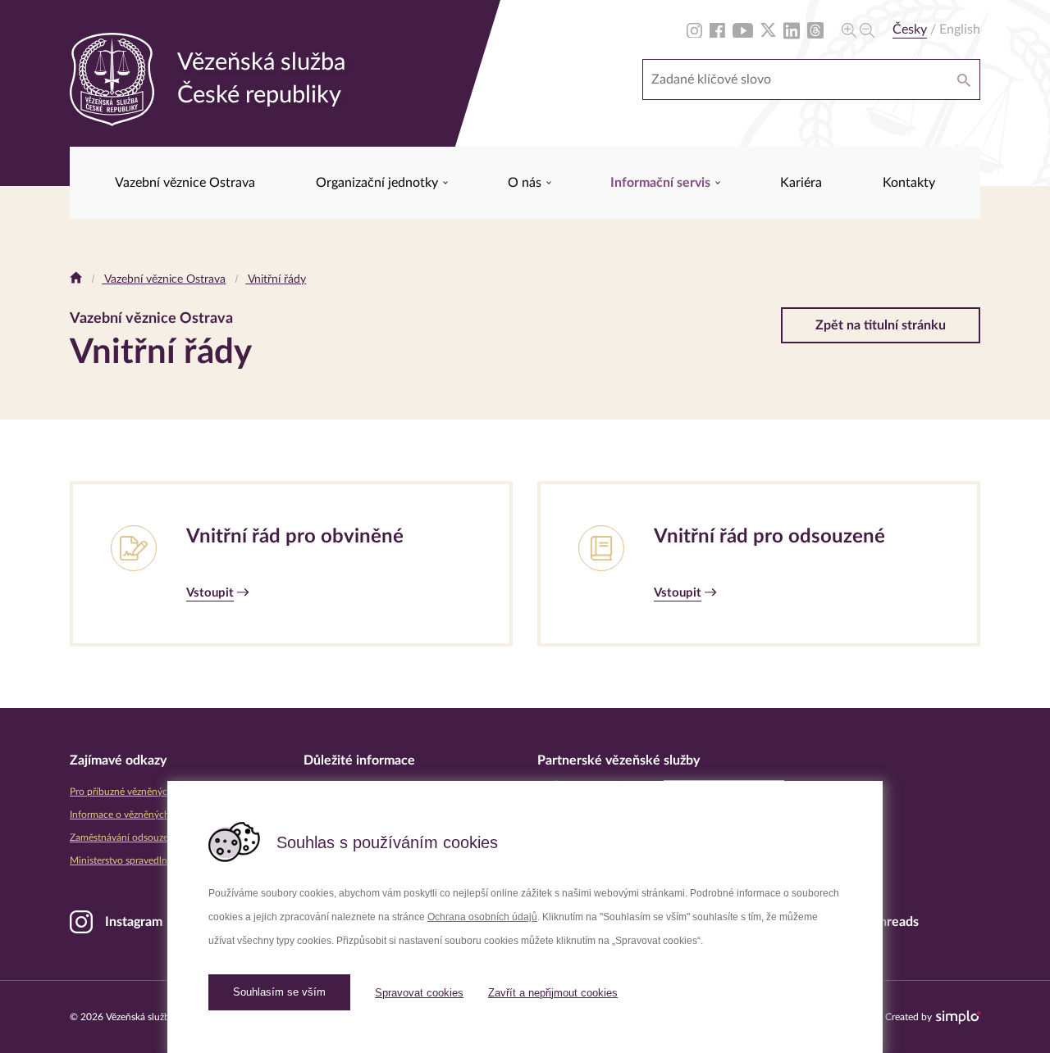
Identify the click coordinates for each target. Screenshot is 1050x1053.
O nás (526, 182)
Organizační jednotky (378, 182)
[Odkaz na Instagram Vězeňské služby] (694, 29)
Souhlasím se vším (279, 992)
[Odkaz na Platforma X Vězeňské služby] (768, 29)
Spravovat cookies (419, 993)
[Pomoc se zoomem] (858, 29)
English (959, 29)
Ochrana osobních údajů (482, 917)
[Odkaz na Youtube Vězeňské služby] (743, 29)
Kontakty (909, 182)
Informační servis (662, 182)
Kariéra (801, 182)
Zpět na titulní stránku (880, 325)
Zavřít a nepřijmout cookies (553, 993)
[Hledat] (963, 79)
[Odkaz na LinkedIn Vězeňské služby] (791, 29)
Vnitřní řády (275, 279)
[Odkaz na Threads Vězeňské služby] (815, 29)
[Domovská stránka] (76, 279)
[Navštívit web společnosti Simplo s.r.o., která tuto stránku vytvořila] (958, 1017)
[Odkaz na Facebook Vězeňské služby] (717, 29)
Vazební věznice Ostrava (185, 182)
